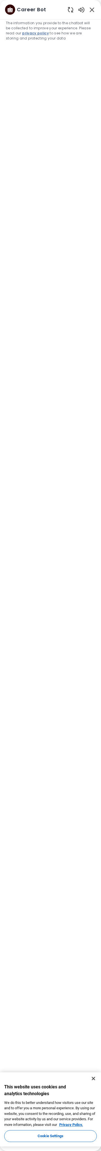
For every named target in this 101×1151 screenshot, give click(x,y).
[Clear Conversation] (70, 9)
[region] (50, 572)
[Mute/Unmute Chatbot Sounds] (81, 9)
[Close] (93, 1078)
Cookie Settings (50, 1136)
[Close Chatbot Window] (92, 10)
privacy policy (35, 33)
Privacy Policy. (71, 1125)
